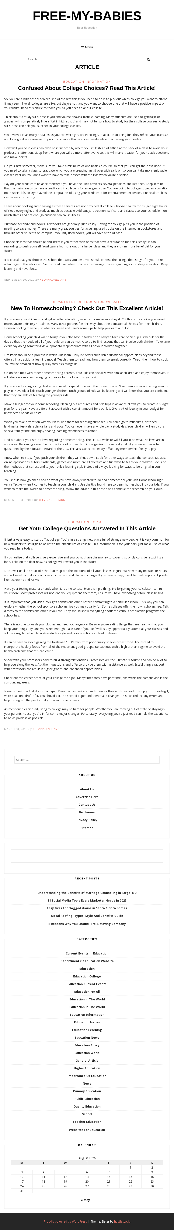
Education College (87, 976)
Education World (87, 1053)
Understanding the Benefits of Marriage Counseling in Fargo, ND (87, 893)
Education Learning (87, 1030)
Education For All (87, 522)
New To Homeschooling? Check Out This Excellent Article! (87, 308)
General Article (87, 1060)
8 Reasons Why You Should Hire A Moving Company (87, 924)
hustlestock (122, 1221)
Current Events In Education (87, 953)
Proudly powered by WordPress (65, 1221)
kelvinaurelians (53, 279)
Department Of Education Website (87, 302)
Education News (87, 1037)
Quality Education (87, 1106)
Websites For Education (87, 1130)
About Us (87, 789)
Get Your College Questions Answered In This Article (87, 528)
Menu (89, 47)
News (87, 1083)
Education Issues (87, 1022)
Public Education (87, 1099)
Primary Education (87, 1091)
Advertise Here (87, 797)
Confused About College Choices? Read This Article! (87, 88)
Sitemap (87, 828)
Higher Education (87, 1068)
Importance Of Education (87, 1076)
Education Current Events (87, 984)
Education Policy (87, 1045)
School (87, 1114)
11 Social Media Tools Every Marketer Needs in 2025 (87, 900)
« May (85, 1200)
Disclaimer (87, 812)
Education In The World (87, 999)
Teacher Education (87, 1122)
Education (87, 969)
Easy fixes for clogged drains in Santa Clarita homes (87, 908)
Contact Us (87, 804)
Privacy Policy (87, 820)
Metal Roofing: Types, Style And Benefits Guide (87, 916)
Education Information (87, 81)
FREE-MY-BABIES (87, 16)
